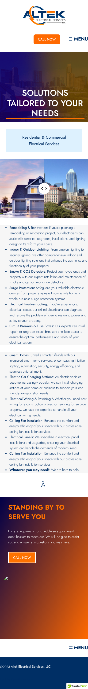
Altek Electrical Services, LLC (31, 666)
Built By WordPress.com (17, 679)
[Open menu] (78, 39)
